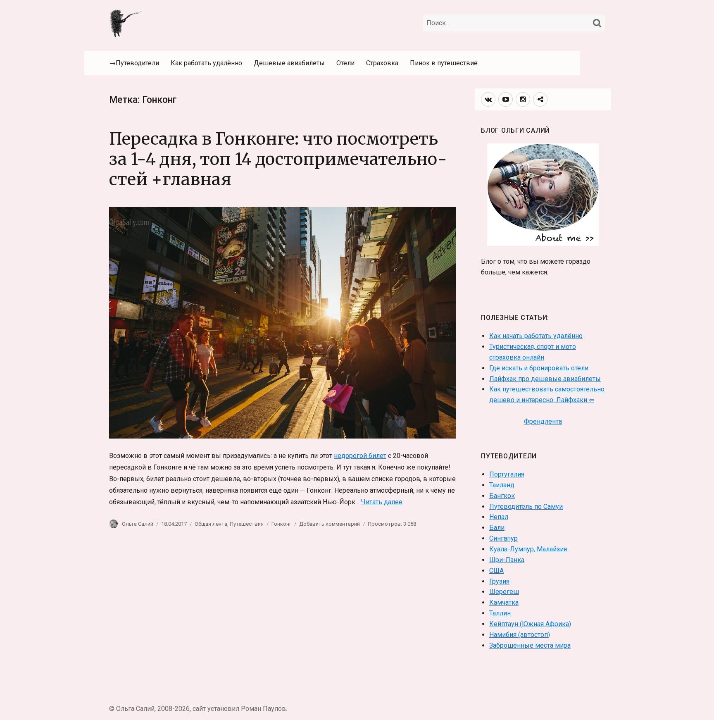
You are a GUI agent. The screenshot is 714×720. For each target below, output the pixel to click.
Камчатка (504, 602)
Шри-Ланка (506, 560)
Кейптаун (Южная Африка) (530, 624)
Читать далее (381, 502)
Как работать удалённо (206, 63)
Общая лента (211, 524)
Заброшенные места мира (530, 645)
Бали (497, 528)
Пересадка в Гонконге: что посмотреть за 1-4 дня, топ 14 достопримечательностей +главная (278, 159)
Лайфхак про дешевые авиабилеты (545, 379)
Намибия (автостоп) (519, 635)
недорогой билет (360, 456)
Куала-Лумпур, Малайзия (528, 549)
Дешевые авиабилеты (289, 63)
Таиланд (501, 485)
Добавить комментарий (329, 524)
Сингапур (503, 538)
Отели (345, 63)
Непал (498, 517)
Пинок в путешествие (444, 63)
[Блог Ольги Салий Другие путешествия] (127, 22)
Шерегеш (504, 592)
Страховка (382, 63)
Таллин (500, 613)
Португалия (506, 474)
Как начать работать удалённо (536, 336)
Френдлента (543, 421)
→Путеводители (134, 63)
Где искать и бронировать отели (538, 368)
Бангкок (502, 496)
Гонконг (281, 524)
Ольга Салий (137, 524)
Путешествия (247, 524)
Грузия (499, 581)
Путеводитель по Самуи (526, 506)
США (496, 571)
